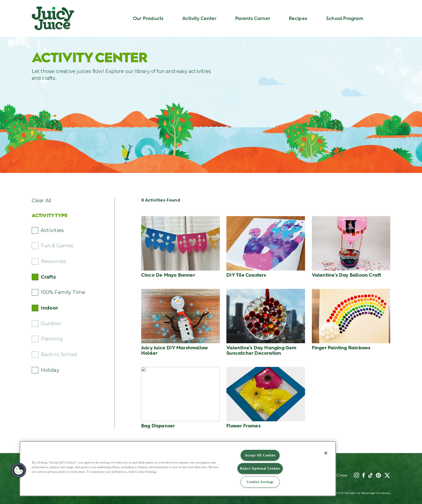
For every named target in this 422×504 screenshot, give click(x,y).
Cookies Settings (260, 482)
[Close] (325, 453)
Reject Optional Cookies (260, 468)
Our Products (148, 18)
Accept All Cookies (260, 455)
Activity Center (199, 18)
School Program (344, 18)
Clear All (42, 200)
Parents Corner (252, 18)
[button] (19, 470)
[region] (178, 468)
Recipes (298, 18)
